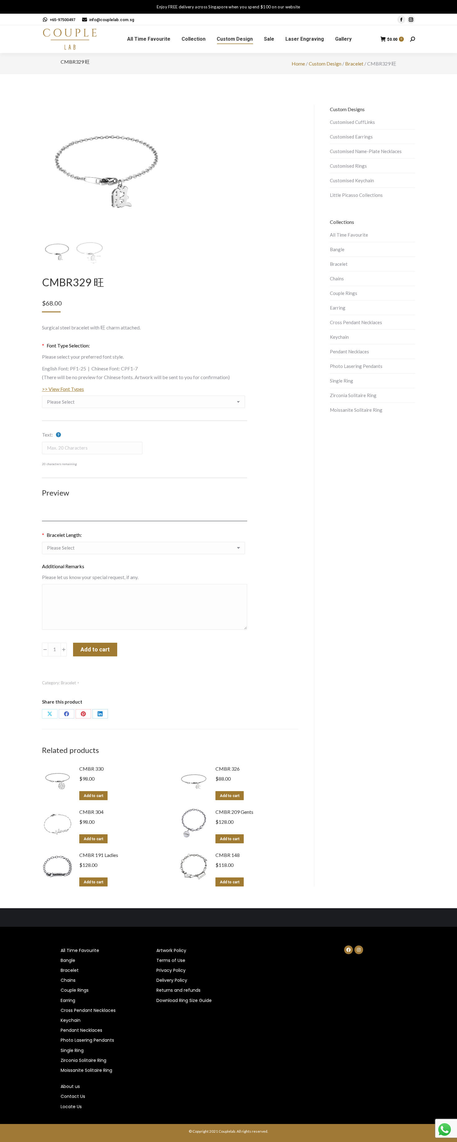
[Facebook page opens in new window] (401, 20)
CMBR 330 (91, 769)
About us (70, 1086)
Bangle (337, 249)
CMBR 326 (227, 769)
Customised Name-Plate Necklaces (366, 151)
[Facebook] (66, 713)
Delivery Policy (171, 980)
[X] (50, 713)
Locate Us (71, 1106)
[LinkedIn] (100, 713)
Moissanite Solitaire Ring (356, 410)
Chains (337, 278)
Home (298, 63)
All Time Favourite (349, 235)
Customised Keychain (352, 180)
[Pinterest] (83, 713)
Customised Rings (348, 166)
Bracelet (354, 63)
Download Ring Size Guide (184, 1000)
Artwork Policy (171, 950)
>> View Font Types (63, 389)
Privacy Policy (171, 970)
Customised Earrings (351, 136)
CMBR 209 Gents (234, 812)
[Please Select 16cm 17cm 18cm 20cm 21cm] (143, 549)
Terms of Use (170, 960)
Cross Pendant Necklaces (356, 322)
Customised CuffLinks (352, 122)
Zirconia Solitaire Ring (353, 395)
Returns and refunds (178, 990)
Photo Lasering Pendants (356, 366)
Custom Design (325, 63)
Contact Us (73, 1096)
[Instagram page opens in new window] (411, 20)
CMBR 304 (91, 812)
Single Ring (341, 380)
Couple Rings (343, 293)
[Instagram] (358, 949)
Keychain (339, 337)
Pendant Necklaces (349, 351)
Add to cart (95, 649)
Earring (337, 307)
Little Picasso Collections (356, 195)
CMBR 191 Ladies (98, 855)
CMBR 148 (227, 855)
